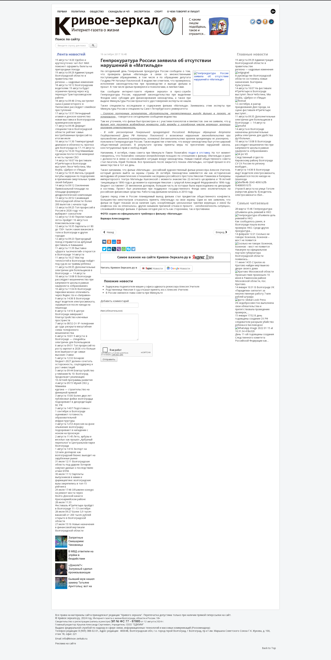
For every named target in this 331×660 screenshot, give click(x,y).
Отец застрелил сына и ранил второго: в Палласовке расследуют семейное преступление (75, 105)
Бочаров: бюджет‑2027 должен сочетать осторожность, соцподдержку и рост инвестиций (74, 362)
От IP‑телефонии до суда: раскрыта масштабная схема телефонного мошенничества (74, 328)
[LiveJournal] (114, 249)
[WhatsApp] (124, 249)
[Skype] (128, 249)
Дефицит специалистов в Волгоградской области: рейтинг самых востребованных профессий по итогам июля (73, 132)
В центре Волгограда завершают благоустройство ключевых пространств (71, 315)
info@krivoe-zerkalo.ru (74, 638)
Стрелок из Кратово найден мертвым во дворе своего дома (252, 273)
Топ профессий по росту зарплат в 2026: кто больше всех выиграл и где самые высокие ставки (75, 350)
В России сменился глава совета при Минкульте (134, 292)
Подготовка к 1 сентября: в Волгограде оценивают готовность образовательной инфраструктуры (72, 414)
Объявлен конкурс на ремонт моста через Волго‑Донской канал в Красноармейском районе (74, 494)
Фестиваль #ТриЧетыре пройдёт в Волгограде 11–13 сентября (74, 505)
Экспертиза (142, 11)
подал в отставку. (199, 152)
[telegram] (133, 249)
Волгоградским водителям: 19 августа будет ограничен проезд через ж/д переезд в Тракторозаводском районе (74, 91)
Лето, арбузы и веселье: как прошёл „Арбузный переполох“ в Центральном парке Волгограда (75, 441)
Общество (97, 11)
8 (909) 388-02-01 (88, 630)
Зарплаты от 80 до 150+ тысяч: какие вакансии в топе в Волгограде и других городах (74, 231)
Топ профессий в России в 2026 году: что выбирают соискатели (75, 210)
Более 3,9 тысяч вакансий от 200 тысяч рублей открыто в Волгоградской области (73, 516)
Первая (62, 11)
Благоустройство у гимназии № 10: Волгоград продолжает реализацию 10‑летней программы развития (74, 375)
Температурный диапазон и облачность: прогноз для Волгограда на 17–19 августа (74, 144)
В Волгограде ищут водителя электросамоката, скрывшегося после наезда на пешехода (75, 303)
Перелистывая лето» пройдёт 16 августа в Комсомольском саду (73, 220)
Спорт (158, 11)
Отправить (109, 359)
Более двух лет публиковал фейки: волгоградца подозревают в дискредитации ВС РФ (74, 400)
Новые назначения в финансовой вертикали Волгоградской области (74, 527)
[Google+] (119, 242)
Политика (78, 11)
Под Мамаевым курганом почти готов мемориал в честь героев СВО (74, 154)
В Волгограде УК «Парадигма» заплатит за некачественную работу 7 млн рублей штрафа (254, 300)
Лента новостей (71, 54)
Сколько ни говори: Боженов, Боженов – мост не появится (252, 246)
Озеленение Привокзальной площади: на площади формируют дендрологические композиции (73, 190)
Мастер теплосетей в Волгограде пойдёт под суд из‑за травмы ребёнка (75, 260)
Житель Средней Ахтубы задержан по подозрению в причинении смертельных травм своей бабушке (75, 177)
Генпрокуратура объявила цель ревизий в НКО (253, 219)
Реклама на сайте (65, 643)
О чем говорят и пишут (183, 11)
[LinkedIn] (109, 249)
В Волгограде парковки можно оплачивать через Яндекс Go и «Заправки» (73, 292)
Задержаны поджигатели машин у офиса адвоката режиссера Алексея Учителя (152, 286)
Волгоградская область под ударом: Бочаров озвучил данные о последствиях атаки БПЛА (74, 466)
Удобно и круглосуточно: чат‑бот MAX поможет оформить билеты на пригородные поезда (73, 64)
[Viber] (119, 249)
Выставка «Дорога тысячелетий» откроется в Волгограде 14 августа (75, 251)
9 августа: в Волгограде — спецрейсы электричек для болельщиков (72, 339)
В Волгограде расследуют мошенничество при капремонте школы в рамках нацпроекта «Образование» (74, 281)
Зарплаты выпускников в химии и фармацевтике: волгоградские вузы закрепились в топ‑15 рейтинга (73, 480)
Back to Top (269, 648)
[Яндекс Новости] (153, 268)
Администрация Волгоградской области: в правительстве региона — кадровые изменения (74, 77)
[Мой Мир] (114, 242)
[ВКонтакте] (104, 242)
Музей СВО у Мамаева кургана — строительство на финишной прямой (72, 387)
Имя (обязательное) (111, 310)
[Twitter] (104, 249)
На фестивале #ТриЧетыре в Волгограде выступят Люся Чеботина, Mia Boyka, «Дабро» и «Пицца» (73, 165)
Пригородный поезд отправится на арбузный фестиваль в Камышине (73, 242)
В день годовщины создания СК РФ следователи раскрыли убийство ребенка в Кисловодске (254, 328)
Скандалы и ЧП (118, 11)
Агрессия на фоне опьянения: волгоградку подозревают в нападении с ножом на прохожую (74, 428)
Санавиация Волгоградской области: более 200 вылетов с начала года (73, 201)
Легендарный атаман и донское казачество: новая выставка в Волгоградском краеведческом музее (75, 118)
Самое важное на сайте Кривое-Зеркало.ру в (155, 257)
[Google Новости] (178, 268)
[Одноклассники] (109, 242)
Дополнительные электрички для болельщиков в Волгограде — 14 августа (75, 270)
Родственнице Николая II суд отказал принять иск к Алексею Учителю (147, 289)
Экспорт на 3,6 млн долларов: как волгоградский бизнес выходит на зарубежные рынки (75, 453)
